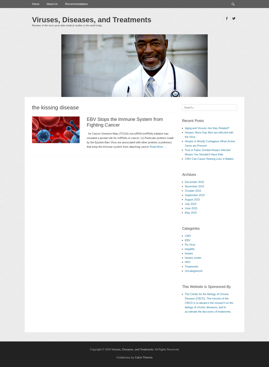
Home (35, 3)
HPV (187, 262)
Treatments (191, 266)
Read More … (158, 146)
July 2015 (190, 203)
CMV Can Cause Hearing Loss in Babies (209, 158)
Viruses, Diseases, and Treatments (91, 20)
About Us (52, 3)
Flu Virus (190, 244)
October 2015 (193, 190)
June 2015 (191, 208)
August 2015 (192, 199)
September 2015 (195, 195)
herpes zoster (193, 257)
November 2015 (194, 186)
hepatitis (190, 249)
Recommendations (76, 3)
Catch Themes (144, 357)
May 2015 (191, 212)
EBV (187, 240)
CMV (188, 235)
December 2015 (194, 182)
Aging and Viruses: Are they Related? (207, 128)
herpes (189, 253)
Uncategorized (193, 270)
